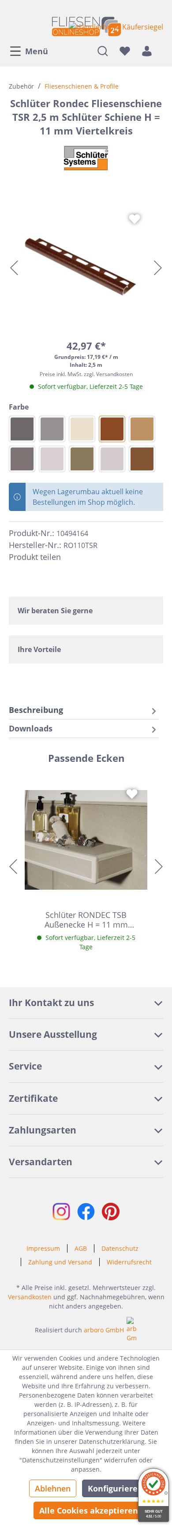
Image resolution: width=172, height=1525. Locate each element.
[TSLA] (142, 459)
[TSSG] (52, 429)
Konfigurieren (115, 1488)
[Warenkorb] (160, 51)
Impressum (43, 1248)
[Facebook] (71, 557)
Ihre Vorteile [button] (39, 649)
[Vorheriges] (14, 268)
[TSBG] (112, 459)
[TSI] (82, 429)
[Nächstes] (158, 268)
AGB (81, 1248)
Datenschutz (119, 1248)
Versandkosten (30, 1297)
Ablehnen (53, 1488)
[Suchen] (103, 51)
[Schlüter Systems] (86, 158)
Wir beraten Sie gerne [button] (55, 610)
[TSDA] (22, 459)
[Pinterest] (87, 557)
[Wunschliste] (125, 51)
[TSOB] (82, 459)
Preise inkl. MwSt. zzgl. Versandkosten (86, 374)
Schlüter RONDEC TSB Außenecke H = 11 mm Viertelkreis (86, 919)
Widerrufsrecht (129, 1262)
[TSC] (52, 459)
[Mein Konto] (147, 51)
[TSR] (112, 429)
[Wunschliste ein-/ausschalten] (134, 219)
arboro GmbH (104, 1330)
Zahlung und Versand (60, 1262)
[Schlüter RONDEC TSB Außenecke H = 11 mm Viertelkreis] (86, 840)
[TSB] (142, 429)
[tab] (84, 710)
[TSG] (22, 429)
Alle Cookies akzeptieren (88, 1510)
